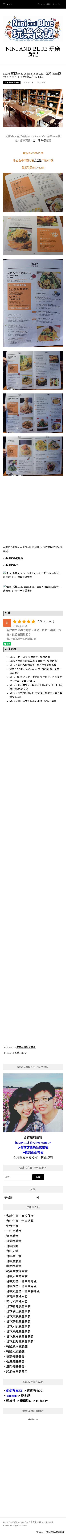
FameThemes (22, 1526)
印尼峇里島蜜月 (17, 1371)
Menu (9, 4)
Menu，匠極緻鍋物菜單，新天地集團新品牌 (33, 665)
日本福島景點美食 (18, 1306)
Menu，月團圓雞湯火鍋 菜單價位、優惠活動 (33, 661)
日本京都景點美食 (18, 1321)
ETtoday (42, 1400)
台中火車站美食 (17, 1276)
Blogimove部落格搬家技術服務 (50, 1532)
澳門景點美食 (15, 1366)
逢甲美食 (12, 1236)
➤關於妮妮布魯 (33, 1152)
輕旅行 (10, 1400)
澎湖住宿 (12, 1226)
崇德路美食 (13, 1266)
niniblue (28, 82)
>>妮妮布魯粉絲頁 (13, 558)
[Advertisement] (33, 511)
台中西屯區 (29, 1286)
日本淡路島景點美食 (20, 1341)
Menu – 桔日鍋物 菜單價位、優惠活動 (30, 657)
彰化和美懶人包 (17, 1301)
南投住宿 (27, 1216)
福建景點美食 (15, 1356)
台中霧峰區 (32, 1291)
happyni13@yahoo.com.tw (33, 1142)
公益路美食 (13, 1241)
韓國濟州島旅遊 (17, 1346)
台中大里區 (13, 1291)
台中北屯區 (29, 1281)
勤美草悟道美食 (17, 1271)
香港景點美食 (15, 1361)
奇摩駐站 (26, 1400)
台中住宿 (12, 1221)
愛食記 (25, 1395)
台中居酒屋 (13, 1261)
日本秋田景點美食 (18, 1311)
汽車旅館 (27, 1221)
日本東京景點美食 (18, 1316)
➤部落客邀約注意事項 (33, 1147)
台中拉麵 (12, 1246)
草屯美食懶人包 (17, 1296)
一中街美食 (13, 1231)
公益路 (38, 160)
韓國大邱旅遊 (15, 1351)
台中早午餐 (39, 140)
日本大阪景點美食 (18, 1326)
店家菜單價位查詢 (12, 82)
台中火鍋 (12, 1251)
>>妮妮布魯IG (11, 565)
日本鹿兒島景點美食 (20, 1336)
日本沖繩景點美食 (18, 1331)
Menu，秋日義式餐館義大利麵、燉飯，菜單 (33, 701)
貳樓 (17, 1053)
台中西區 (12, 1286)
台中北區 (12, 1281)
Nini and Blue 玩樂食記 (33, 51)
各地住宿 (12, 1216)
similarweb (33, 1419)
